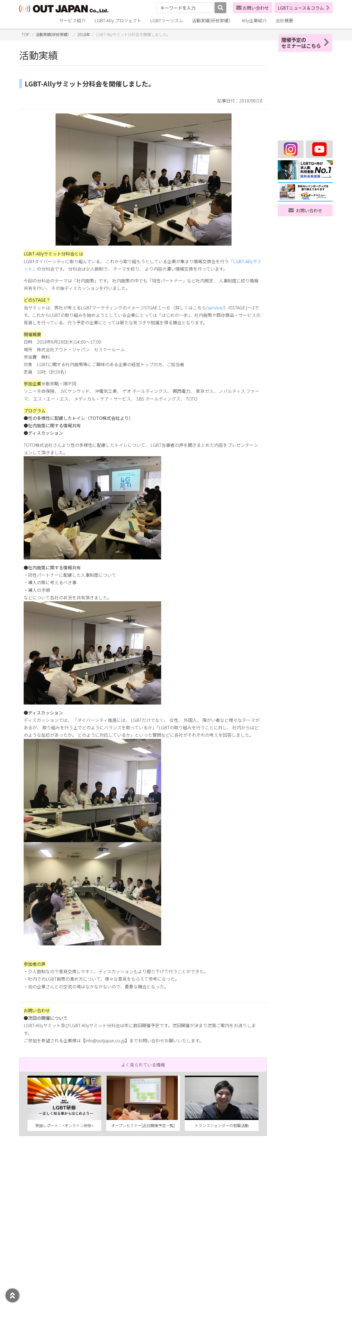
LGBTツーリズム (166, 20)
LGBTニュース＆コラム (301, 7)
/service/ (215, 307)
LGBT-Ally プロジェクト (117, 20)
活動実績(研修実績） (212, 20)
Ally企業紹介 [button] (254, 20)
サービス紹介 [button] (72, 20)
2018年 (83, 34)
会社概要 (284, 20)
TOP (25, 34)
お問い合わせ (256, 7)
